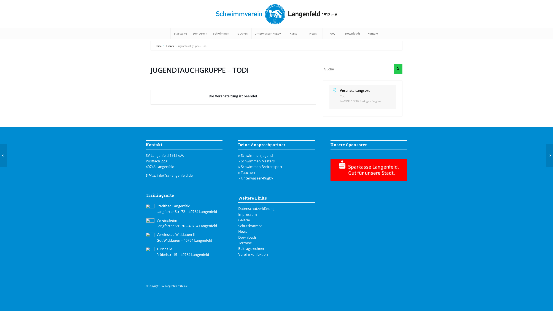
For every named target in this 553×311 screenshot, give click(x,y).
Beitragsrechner (251, 248)
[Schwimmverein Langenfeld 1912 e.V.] (276, 14)
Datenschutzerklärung (256, 208)
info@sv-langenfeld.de (175, 175)
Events (170, 46)
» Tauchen (246, 172)
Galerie (244, 220)
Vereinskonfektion (253, 254)
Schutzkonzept (250, 226)
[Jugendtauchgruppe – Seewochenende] (3, 155)
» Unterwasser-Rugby (255, 178)
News (242, 231)
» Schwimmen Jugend (255, 155)
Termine (245, 243)
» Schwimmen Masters (256, 161)
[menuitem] (180, 33)
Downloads (247, 237)
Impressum (247, 214)
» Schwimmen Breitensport (260, 166)
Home (158, 46)
